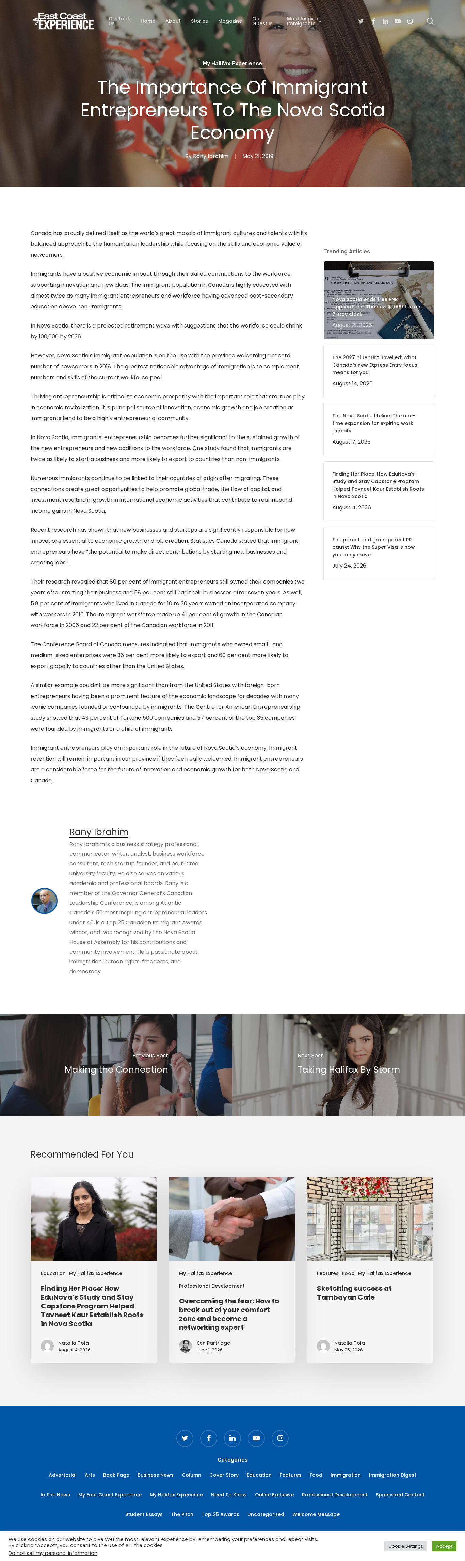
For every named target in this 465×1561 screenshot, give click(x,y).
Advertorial (63, 1474)
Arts (90, 1474)
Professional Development (212, 1286)
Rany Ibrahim (210, 156)
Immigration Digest (392, 1474)
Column (191, 1474)
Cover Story (224, 1474)
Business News (156, 1474)
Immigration (346, 1474)
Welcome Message (316, 1514)
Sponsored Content (400, 1494)
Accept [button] (444, 1546)
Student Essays (144, 1514)
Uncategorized (265, 1514)
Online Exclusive (274, 1494)
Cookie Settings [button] (405, 1546)
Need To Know (229, 1494)
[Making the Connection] (116, 1065)
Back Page (116, 1474)
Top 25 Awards (220, 1514)
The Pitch (182, 1514)
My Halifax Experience (232, 63)
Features (328, 1273)
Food (348, 1273)
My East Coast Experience (110, 1494)
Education (53, 1273)
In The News (55, 1494)
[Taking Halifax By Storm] (349, 1065)
